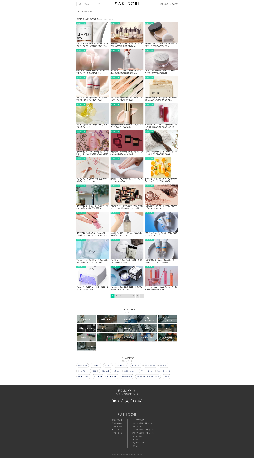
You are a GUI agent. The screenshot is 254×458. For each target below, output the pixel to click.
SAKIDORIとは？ (138, 420)
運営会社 (135, 446)
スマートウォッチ (164, 371)
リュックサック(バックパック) (148, 376)
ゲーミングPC (84, 376)
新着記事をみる (117, 420)
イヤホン (164, 365)
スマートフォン (147, 371)
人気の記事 (174, 4)
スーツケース (112, 376)
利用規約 (135, 439)
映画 (94, 371)
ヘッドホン (83, 371)
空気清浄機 (83, 365)
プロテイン (96, 365)
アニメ (117, 371)
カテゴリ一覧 (117, 426)
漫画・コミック (130, 371)
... (141, 296)
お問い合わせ (137, 426)
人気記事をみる (117, 423)
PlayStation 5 (127, 376)
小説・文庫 (105, 371)
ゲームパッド (151, 365)
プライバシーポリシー (140, 443)
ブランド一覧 (117, 433)
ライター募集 (137, 436)
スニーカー (98, 376)
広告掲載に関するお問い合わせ (143, 430)
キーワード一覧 (117, 430)
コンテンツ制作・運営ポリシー (143, 423)
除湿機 (167, 376)
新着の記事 (164, 4)
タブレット (137, 365)
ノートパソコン (121, 365)
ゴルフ (108, 365)
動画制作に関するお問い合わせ (143, 433)
